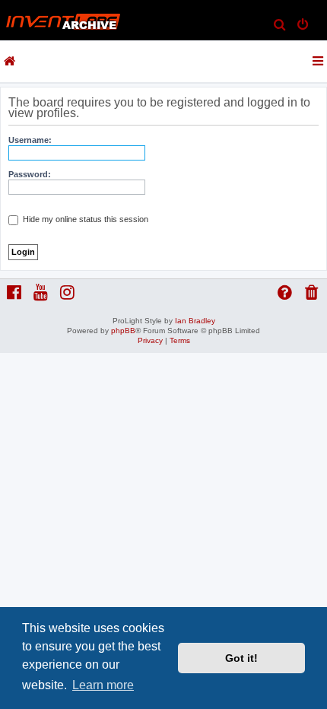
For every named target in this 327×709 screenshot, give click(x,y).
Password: (29, 174)
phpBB (123, 330)
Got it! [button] (241, 658)
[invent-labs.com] (10, 61)
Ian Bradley (195, 320)
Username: (30, 140)
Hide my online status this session (84, 219)
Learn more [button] (103, 685)
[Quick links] (319, 61)
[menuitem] (280, 26)
